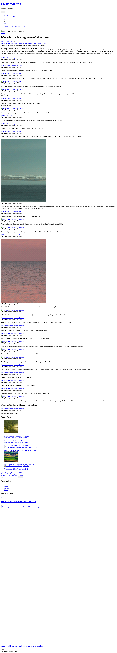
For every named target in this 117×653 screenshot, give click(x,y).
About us (7, 15)
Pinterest (13, 472)
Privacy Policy (12, 17)
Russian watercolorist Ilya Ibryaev (10, 474)
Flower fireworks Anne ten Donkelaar (18, 501)
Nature (3, 33)
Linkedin (19, 472)
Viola (17, 42)
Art (5, 485)
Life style (7, 488)
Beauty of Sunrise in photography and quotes (22, 646)
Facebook (3, 472)
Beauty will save (11, 3)
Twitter (9, 472)
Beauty (6, 486)
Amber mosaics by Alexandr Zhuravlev (12, 475)
